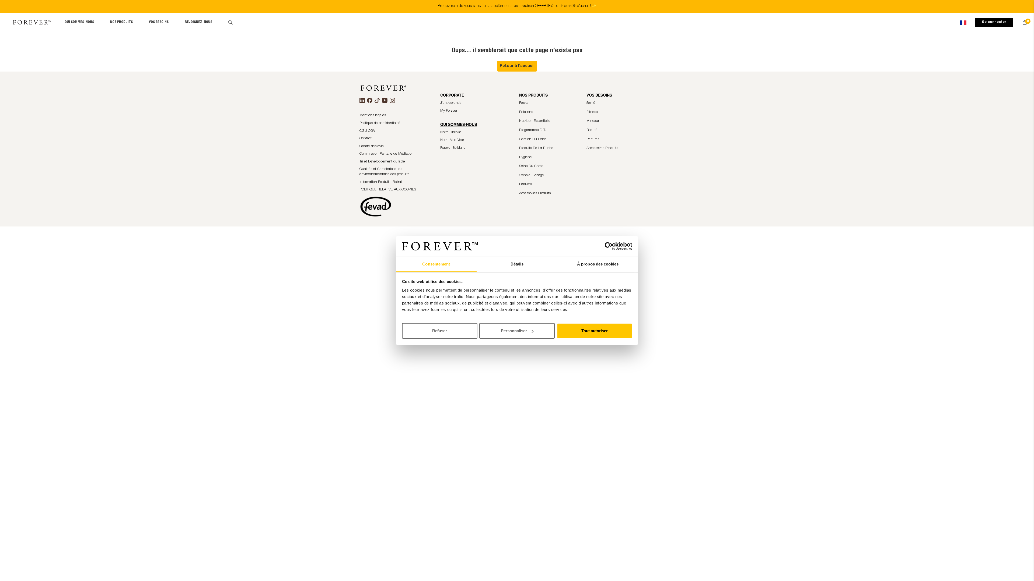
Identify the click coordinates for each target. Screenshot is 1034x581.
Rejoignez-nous (198, 22)
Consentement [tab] (436, 264)
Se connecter (994, 22)
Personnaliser (514, 330)
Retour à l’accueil (517, 66)
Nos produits (121, 22)
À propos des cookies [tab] (598, 264)
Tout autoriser (594, 330)
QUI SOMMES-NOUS (79, 22)
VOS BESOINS (159, 22)
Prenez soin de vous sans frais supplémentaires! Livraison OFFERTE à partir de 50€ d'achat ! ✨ (517, 6)
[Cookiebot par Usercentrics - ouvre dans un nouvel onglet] (608, 246)
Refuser (439, 330)
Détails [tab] (517, 264)
